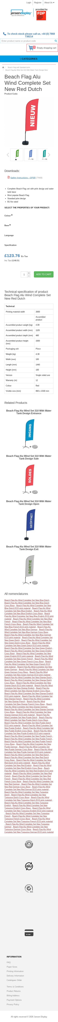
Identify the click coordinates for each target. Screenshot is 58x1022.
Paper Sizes (12, 967)
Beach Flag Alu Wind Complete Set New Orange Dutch (28, 677)
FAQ (9, 962)
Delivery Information (15, 976)
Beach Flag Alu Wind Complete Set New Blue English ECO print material (29, 616)
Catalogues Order (14, 980)
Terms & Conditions (15, 987)
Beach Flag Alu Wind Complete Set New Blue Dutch (26, 600)
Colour (7, 216)
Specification (10, 245)
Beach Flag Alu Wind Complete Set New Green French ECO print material (27, 664)
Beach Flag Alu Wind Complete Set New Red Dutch (26, 755)
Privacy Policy (13, 1004)
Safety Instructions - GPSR (23, 178)
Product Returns (14, 991)
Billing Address (13, 995)
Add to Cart (43, 274)
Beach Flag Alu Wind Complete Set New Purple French (28, 736)
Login (28, 2)
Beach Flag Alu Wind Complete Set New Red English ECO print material (28, 771)
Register (37, 2)
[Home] (3, 67)
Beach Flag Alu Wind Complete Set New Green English (28, 648)
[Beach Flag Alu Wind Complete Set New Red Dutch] (16, 155)
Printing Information (15, 971)
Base (6, 225)
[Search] (56, 41)
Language (9, 235)
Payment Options (14, 1000)
